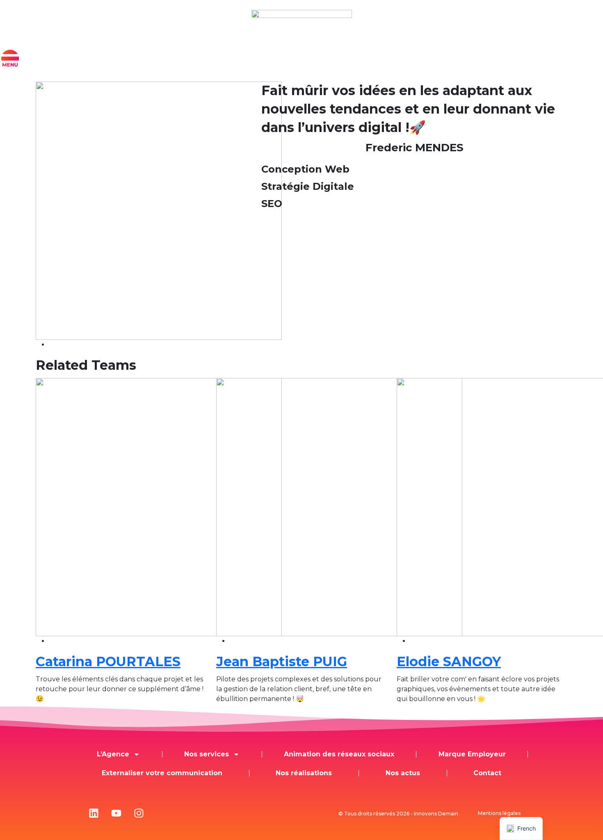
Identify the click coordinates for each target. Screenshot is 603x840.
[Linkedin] (93, 813)
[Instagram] (138, 813)
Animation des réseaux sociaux (339, 754)
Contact (487, 773)
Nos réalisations (304, 773)
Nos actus (403, 773)
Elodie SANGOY (449, 661)
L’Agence (113, 754)
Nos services (206, 754)
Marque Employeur (472, 754)
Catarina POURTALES (108, 661)
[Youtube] (116, 813)
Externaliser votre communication (162, 773)
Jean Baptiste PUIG (281, 661)
